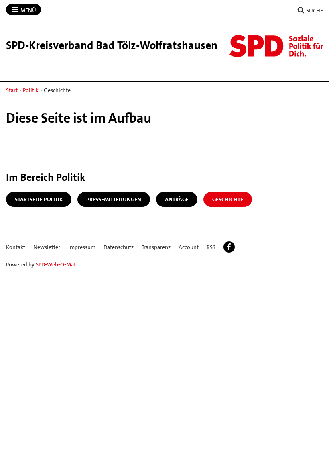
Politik (31, 90)
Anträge (177, 199)
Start (12, 90)
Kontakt (15, 247)
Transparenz (156, 247)
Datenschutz (119, 247)
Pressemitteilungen (113, 199)
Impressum (81, 247)
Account (189, 247)
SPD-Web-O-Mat (56, 264)
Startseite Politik (39, 199)
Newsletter (46, 247)
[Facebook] (229, 247)
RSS (211, 247)
